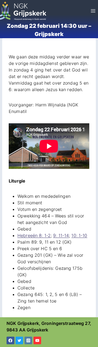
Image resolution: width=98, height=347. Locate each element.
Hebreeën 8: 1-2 (34, 235)
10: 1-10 (79, 235)
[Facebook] (10, 341)
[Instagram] (28, 341)
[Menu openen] (93, 11)
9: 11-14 (61, 235)
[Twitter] (19, 341)
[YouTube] (37, 341)
